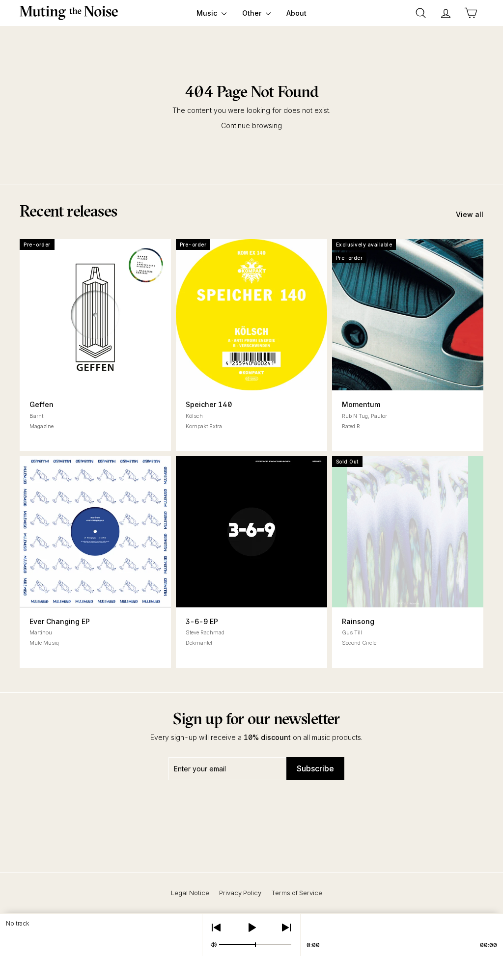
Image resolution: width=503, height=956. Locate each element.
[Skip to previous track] (216, 927)
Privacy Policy (240, 893)
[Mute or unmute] (213, 944)
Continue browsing (251, 125)
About (296, 13)
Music (207, 13)
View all (469, 214)
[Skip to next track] (286, 927)
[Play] (251, 927)
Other (252, 13)
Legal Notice (190, 893)
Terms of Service (296, 893)
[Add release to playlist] (57, 371)
